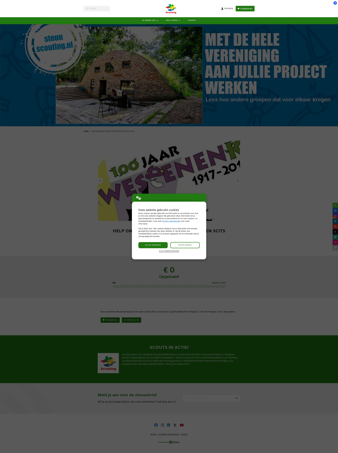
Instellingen (184, 245)
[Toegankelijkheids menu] (335, 3)
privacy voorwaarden (171, 221)
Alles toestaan (153, 245)
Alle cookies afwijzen (169, 251)
